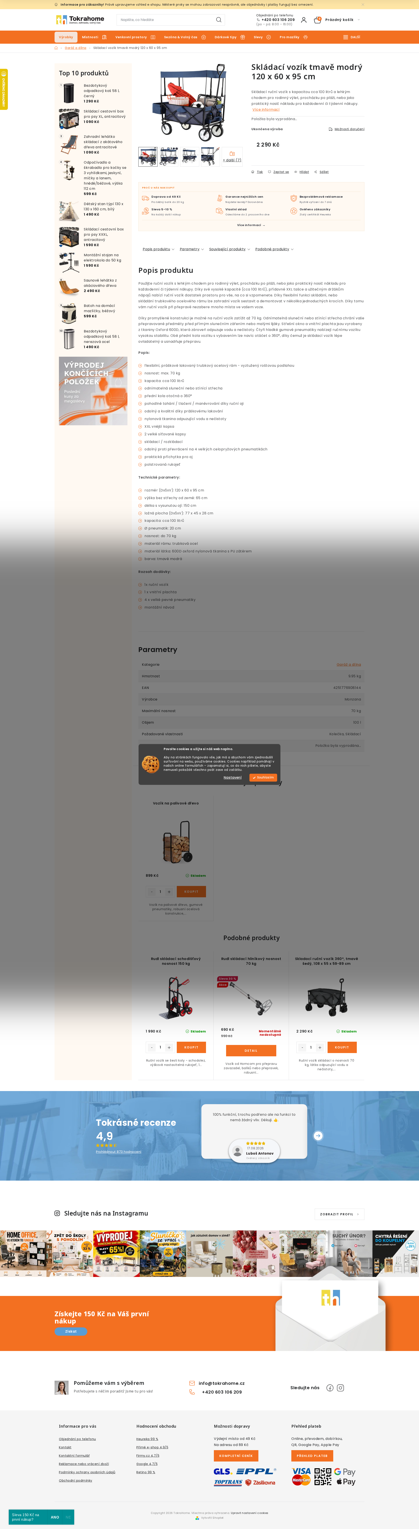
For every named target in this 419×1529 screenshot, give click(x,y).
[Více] (351, 37)
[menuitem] (66, 37)
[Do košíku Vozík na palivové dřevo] (191, 891)
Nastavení (233, 777)
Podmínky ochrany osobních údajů (87, 1472)
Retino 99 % (145, 1472)
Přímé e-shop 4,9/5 (152, 1447)
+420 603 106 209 (278, 20)
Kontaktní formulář (74, 1455)
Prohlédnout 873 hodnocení (118, 1152)
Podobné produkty (272, 249)
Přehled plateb (312, 1456)
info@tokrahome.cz (222, 1383)
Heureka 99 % (147, 1439)
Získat (71, 1331)
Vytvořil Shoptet (212, 1518)
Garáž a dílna (349, 664)
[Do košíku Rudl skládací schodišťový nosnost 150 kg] (191, 1047)
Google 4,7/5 (147, 1464)
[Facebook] (329, 1387)
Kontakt (65, 1447)
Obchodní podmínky (75, 1480)
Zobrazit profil (337, 1214)
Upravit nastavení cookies (249, 1513)
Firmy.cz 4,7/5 (147, 1455)
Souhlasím (265, 778)
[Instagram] (340, 1387)
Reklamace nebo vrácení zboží (84, 1464)
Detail (251, 1050)
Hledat (219, 20)
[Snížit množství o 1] (152, 892)
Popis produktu (156, 249)
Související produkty (227, 249)
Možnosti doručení (350, 129)
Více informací (266, 109)
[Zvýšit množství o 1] (169, 892)
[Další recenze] (318, 1135)
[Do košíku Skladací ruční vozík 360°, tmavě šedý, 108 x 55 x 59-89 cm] (342, 1047)
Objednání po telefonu (77, 1439)
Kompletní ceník (236, 1456)
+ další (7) (232, 160)
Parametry (190, 249)
